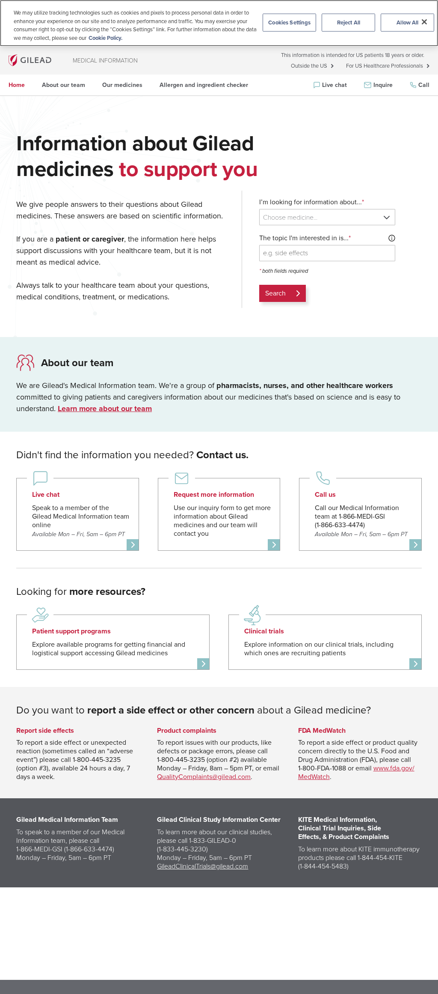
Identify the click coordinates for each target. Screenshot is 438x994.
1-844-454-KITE (380, 857)
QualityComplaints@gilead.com (204, 777)
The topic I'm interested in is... (305, 238)
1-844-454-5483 (323, 866)
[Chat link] (78, 514)
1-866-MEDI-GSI (39, 849)
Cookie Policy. (105, 38)
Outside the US (309, 66)
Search (275, 293)
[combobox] (327, 217)
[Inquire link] (219, 514)
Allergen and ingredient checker (204, 85)
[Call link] (360, 514)
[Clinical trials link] (325, 642)
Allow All (407, 22)
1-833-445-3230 (182, 849)
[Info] (391, 238)
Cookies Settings (289, 22)
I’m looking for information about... (311, 202)
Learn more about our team (105, 408)
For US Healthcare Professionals (384, 66)
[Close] (424, 21)
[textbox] (329, 217)
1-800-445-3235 (97, 759)
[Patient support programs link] (113, 642)
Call (423, 85)
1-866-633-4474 (89, 849)
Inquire (383, 85)
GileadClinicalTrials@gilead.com (202, 866)
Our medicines (122, 85)
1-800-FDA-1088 (322, 768)
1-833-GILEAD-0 (212, 840)
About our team (63, 85)
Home (17, 85)
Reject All (348, 22)
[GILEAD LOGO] (30, 60)
